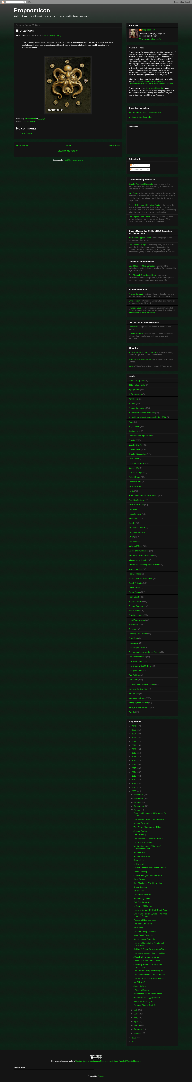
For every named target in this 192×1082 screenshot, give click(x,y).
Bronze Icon (139, 860)
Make (131, 366)
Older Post (114, 145)
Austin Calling (140, 986)
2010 (134, 787)
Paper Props (134, 592)
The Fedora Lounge (137, 245)
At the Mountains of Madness (142, 412)
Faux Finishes (135, 486)
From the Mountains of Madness (143, 495)
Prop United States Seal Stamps (148, 994)
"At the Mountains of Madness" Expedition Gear (147, 847)
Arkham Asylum (140, 831)
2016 (134, 764)
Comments (137, 169)
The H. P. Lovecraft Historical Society (145, 205)
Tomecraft (133, 680)
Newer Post (22, 145)
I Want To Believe (141, 990)
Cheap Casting (140, 887)
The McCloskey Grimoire (145, 931)
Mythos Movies (135, 569)
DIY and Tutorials (136, 463)
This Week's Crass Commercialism (149, 819)
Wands (132, 712)
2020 (134, 749)
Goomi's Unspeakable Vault (141, 359)
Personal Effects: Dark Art (145, 1005)
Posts (134, 165)
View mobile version (68, 151)
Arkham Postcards (142, 856)
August (137, 810)
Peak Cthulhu (135, 597)
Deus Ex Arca (139, 879)
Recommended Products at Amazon (145, 112)
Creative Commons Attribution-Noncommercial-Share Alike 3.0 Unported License (108, 1061)
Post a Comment (26, 133)
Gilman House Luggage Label (147, 997)
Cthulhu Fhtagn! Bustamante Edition (150, 868)
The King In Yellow (137, 647)
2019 (134, 753)
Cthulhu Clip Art (135, 445)
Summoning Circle (142, 898)
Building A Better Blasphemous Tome (150, 949)
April (136, 1021)
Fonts (131, 491)
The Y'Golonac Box (142, 894)
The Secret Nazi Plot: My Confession (150, 978)
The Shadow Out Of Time (140, 666)
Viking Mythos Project (138, 703)
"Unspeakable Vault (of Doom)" (142, 312)
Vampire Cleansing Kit (143, 1001)
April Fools (133, 399)
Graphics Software (137, 500)
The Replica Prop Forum (140, 217)
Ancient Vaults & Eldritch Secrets (143, 352)
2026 (134, 726)
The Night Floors (136, 661)
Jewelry (132, 523)
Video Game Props (137, 698)
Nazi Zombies (135, 574)
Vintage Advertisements (139, 707)
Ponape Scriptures (137, 606)
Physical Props (135, 601)
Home (68, 145)
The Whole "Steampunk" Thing (147, 827)
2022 (134, 741)
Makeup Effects (135, 546)
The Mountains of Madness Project (144, 652)
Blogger (101, 1076)
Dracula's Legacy (136, 472)
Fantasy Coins (135, 482)
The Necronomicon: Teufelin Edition (149, 974)
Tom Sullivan (134, 675)
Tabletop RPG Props (138, 633)
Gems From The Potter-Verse (147, 961)
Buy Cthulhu (134, 426)
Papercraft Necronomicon (145, 920)
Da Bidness (139, 891)
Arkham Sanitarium (137, 408)
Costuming (133, 431)
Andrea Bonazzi (136, 294)
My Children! (139, 982)
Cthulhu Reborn (136, 333)
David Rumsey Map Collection (142, 266)
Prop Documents (136, 615)
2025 (134, 730)
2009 (134, 791)
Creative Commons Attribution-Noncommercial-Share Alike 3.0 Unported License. (151, 82)
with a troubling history (52, 35)
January (138, 1033)
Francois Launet (136, 308)
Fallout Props (134, 477)
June (136, 1014)
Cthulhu (132, 440)
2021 (134, 745)
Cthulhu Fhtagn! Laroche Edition (148, 875)
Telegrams (133, 643)
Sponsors (133, 629)
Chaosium (133, 327)
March (137, 1025)
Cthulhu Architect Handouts (141, 184)
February (138, 1029)
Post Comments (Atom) (73, 160)
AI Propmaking (135, 394)
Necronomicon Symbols (144, 939)
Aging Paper (134, 389)
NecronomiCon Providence (141, 578)
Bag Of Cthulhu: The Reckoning (148, 883)
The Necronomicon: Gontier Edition (149, 953)
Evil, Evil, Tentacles (142, 902)
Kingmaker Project (137, 528)
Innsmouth (133, 518)
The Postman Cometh (143, 842)
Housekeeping (135, 514)
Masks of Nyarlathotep (139, 551)
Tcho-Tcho (133, 638)
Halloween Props (136, 505)
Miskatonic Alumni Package (141, 555)
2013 (134, 776)
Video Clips (134, 693)
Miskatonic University (138, 560)
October (138, 802)
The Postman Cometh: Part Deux (148, 839)
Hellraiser (133, 509)
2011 (134, 783)
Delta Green (134, 459)
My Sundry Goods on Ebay (141, 117)
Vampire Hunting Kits (138, 689)
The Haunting (140, 835)
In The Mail (139, 864)
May (136, 1018)
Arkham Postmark (141, 823)
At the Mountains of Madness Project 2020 (147, 417)
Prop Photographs (137, 620)
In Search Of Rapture (143, 906)
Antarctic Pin (139, 852)
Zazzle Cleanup (140, 872)
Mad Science (134, 541)
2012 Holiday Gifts (137, 380)
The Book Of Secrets (143, 924)
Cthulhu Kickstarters (137, 454)
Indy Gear (133, 193)
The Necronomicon (137, 657)
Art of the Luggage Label (140, 237)
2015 (134, 768)
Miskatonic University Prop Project (144, 564)
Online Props (134, 587)
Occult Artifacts (29, 121)
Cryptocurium (135, 301)
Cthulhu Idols (134, 449)
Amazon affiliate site (154, 88)
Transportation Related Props (142, 684)
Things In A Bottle (136, 670)
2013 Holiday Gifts (137, 385)
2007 (134, 1042)
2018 (134, 757)
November (139, 798)
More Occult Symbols (143, 935)
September (139, 806)
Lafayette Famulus (137, 532)
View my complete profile (150, 39)
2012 (134, 780)
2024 (134, 734)
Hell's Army (138, 928)
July (136, 1010)
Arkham (132, 403)
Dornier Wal (134, 468)
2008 (134, 1038)
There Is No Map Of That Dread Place (150, 910)
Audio (131, 422)
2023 (134, 737)
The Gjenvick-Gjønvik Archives (142, 275)
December (139, 794)
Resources (133, 624)
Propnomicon (32, 10)
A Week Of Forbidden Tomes (146, 957)
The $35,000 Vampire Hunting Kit (148, 971)
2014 (134, 772)
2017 (134, 760)
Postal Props (134, 610)
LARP (131, 537)
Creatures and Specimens (140, 435)
